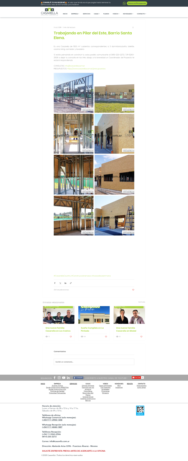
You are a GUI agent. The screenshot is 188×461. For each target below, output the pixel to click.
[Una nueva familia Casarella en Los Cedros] (58, 315)
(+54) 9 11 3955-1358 (52, 420)
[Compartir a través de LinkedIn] (65, 283)
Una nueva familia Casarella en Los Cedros (58, 329)
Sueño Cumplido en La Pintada (92, 329)
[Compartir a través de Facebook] (55, 283)
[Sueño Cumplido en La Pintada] (94, 315)
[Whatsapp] (124, 3)
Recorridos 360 (88, 393)
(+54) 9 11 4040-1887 (52, 427)
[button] (76, 14)
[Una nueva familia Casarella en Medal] (129, 315)
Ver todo (141, 302)
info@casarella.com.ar (59, 441)
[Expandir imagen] (73, 93)
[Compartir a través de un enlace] (71, 283)
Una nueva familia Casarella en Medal (126, 329)
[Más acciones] (133, 27)
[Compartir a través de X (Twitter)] (60, 283)
